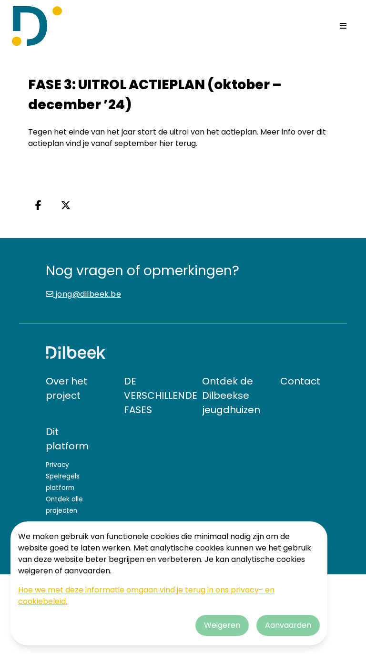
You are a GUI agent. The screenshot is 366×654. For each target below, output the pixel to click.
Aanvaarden (288, 625)
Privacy (57, 464)
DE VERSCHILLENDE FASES (160, 395)
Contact (300, 381)
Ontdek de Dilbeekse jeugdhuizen (231, 395)
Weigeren (222, 625)
